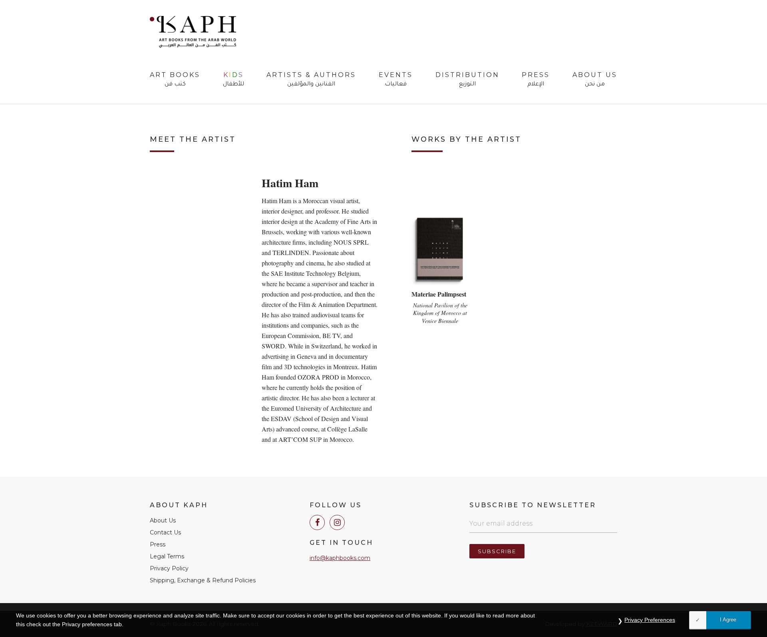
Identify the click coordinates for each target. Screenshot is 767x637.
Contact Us (165, 532)
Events (396, 80)
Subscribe (497, 551)
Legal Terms (167, 556)
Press (536, 80)
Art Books (175, 80)
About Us (594, 80)
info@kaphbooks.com (340, 558)
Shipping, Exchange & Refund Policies (203, 580)
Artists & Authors (311, 80)
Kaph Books (193, 32)
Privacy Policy (169, 568)
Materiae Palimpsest (438, 294)
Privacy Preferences (649, 620)
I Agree (728, 620)
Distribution (467, 80)
